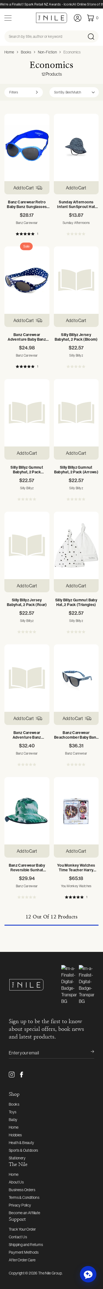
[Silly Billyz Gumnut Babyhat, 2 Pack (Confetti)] (26, 412)
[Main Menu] (8, 18)
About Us (16, 1182)
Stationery (17, 1158)
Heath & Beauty (21, 1142)
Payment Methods (23, 1252)
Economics (71, 52)
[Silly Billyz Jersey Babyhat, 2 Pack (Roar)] (26, 545)
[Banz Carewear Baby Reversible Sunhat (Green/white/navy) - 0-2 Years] (26, 810)
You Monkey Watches (76, 886)
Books (26, 52)
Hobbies (15, 1135)
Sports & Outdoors (23, 1150)
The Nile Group (50, 1273)
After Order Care (22, 1260)
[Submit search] (93, 36)
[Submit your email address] (88, 1052)
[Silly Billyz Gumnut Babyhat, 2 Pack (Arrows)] (76, 412)
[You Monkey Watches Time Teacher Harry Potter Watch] (76, 810)
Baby (13, 1119)
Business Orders (22, 1190)
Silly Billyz (76, 355)
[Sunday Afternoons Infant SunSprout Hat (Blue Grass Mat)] (76, 147)
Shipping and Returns (26, 1244)
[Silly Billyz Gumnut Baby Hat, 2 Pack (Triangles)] (76, 545)
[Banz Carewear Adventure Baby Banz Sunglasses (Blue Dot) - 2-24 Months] (26, 280)
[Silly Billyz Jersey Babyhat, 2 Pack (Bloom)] (76, 280)
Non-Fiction (47, 52)
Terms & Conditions (24, 1197)
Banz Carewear (27, 223)
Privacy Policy (20, 1205)
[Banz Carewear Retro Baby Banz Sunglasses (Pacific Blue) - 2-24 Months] (26, 147)
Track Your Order (22, 1229)
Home (9, 52)
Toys (12, 1112)
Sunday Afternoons (76, 223)
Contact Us (18, 1237)
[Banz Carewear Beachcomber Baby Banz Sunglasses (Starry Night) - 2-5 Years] (76, 678)
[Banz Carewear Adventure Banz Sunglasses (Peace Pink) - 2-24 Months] (26, 678)
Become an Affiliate (24, 1213)
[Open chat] (88, 1274)
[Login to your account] (78, 18)
